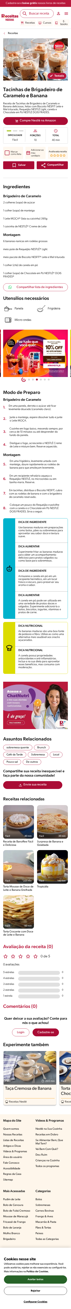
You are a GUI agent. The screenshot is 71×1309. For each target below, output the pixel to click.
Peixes (39, 1233)
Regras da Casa (12, 1174)
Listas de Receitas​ (13, 1140)
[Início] (10, 18)
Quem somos (11, 1128)
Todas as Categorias (47, 1239)
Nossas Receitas (12, 1134)
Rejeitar (35, 1291)
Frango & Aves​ (44, 1216)
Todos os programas (47, 1166)
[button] (52, 165)
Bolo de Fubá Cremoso (16, 1210)
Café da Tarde (15, 754)
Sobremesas (43, 1205)
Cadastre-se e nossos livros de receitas (35, 3)
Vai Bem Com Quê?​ (47, 1149)
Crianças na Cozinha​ (48, 1160)
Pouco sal (12, 761)
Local (56, 754)
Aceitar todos (35, 1279)
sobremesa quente (18, 747)
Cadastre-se (45, 1032)
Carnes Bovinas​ (45, 1210)
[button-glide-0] (29, 380)
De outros (32, 761)
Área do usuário (12, 1157)
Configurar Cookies (35, 1302)
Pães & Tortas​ (43, 1227)
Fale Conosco (11, 1162)
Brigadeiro (9, 1239)
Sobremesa (38, 754)
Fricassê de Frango (14, 1222)
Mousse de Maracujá (15, 1216)
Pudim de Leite (12, 1199)
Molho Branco (11, 1233)
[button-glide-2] (37, 380)
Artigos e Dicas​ (12, 1146)
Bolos (39, 1199)
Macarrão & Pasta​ (46, 1222)
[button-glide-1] (33, 380)
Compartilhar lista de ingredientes (40, 287)
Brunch (41, 747)
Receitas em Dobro (47, 1134)
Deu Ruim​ (41, 1154)
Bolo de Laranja (12, 1227)
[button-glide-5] (49, 380)
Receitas (30, 22)
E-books (64, 23)
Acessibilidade (11, 1168)
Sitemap (8, 1179)
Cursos (47, 22)
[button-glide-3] (41, 380)
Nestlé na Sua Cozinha (49, 1128)
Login (20, 1032)
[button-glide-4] (45, 380)
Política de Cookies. (37, 1271)
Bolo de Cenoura (13, 1205)
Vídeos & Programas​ (15, 1151)
